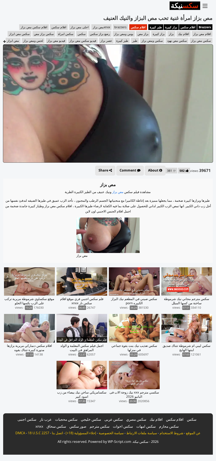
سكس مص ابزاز (19, 34)
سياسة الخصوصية (111, 433)
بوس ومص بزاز (123, 34)
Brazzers (205, 27)
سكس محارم (169, 426)
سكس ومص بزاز (152, 41)
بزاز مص (143, 34)
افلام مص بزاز (202, 34)
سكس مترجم (99, 426)
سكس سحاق (56, 426)
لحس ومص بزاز (33, 41)
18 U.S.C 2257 (38, 433)
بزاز (171, 34)
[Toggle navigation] (206, 5)
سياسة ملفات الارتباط (141, 433)
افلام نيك (183, 34)
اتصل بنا (57, 433)
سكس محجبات (66, 419)
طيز (134, 41)
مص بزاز (117, 192)
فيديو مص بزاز (56, 41)
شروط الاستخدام (171, 433)
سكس (82, 34)
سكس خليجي (91, 419)
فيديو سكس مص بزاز (82, 41)
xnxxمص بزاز (101, 27)
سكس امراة (65, 34)
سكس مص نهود (177, 41)
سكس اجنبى (27, 419)
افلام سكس (188, 27)
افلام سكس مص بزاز (34, 27)
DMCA (20, 433)
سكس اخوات (123, 426)
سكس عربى (113, 419)
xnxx (39, 426)
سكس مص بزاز (201, 41)
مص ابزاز (13, 41)
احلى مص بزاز (79, 27)
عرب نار (46, 419)
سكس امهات (146, 426)
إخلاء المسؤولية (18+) (81, 433)
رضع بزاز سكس (100, 34)
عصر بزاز (106, 41)
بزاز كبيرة (171, 27)
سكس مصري (136, 419)
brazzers (120, 27)
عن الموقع (193, 433)
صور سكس (77, 426)
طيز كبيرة (156, 27)
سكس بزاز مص (44, 34)
